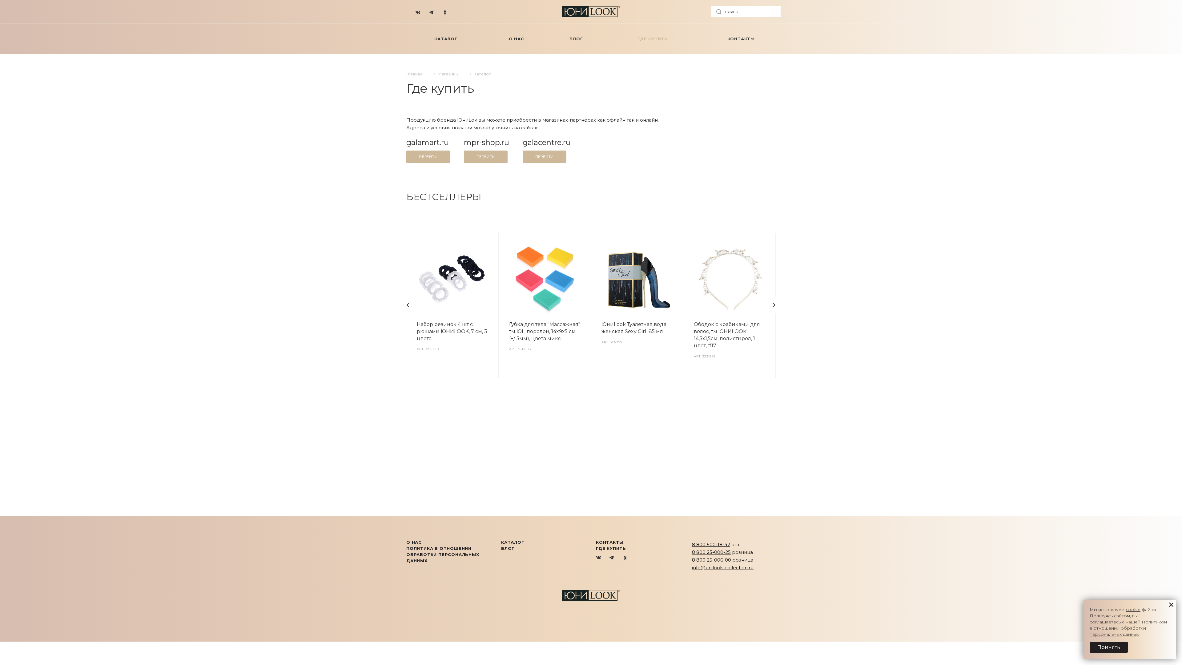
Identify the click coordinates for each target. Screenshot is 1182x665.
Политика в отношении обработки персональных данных (442, 554)
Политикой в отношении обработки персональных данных (1128, 628)
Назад (408, 305)
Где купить (611, 548)
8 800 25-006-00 (711, 560)
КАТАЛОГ (512, 542)
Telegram (612, 558)
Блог (507, 548)
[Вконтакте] (418, 11)
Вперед (774, 305)
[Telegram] (431, 11)
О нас (414, 542)
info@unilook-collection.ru (723, 567)
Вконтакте (598, 558)
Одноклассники (625, 558)
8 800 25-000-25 (711, 552)
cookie (1133, 609)
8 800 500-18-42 (711, 544)
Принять (1108, 647)
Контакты (609, 542)
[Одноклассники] (445, 11)
